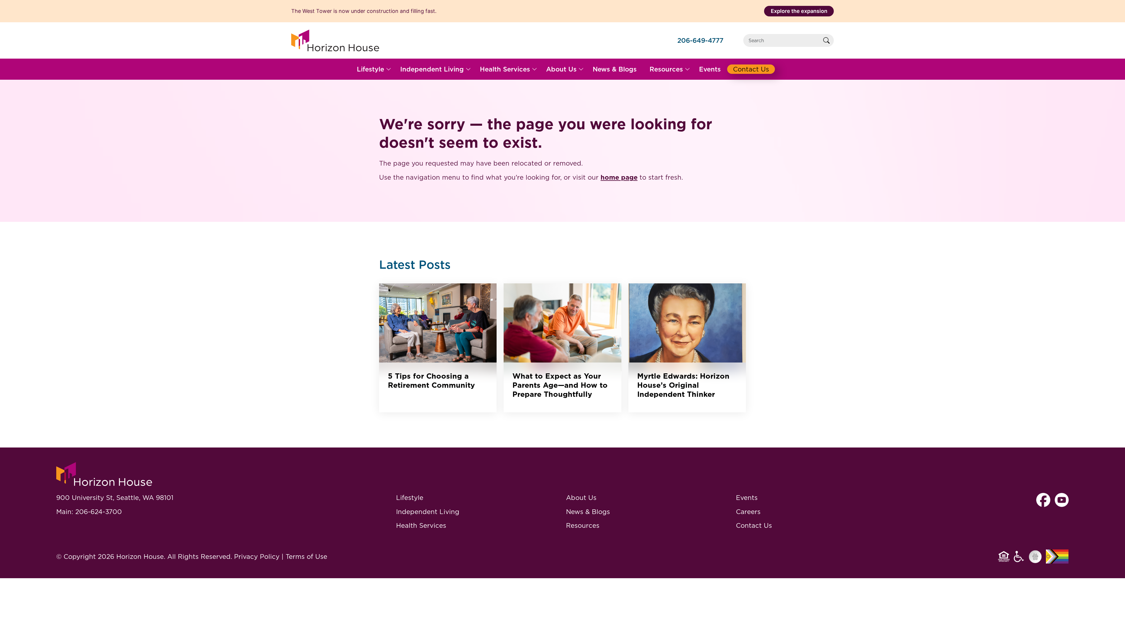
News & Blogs (588, 511)
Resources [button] (666, 69)
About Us (581, 497)
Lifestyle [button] (370, 69)
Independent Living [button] (432, 69)
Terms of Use (306, 556)
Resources (582, 525)
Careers (748, 511)
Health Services (421, 525)
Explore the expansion (799, 11)
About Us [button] (561, 69)
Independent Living (427, 511)
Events (747, 497)
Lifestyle (409, 497)
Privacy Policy (256, 556)
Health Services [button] (505, 69)
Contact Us (754, 525)
